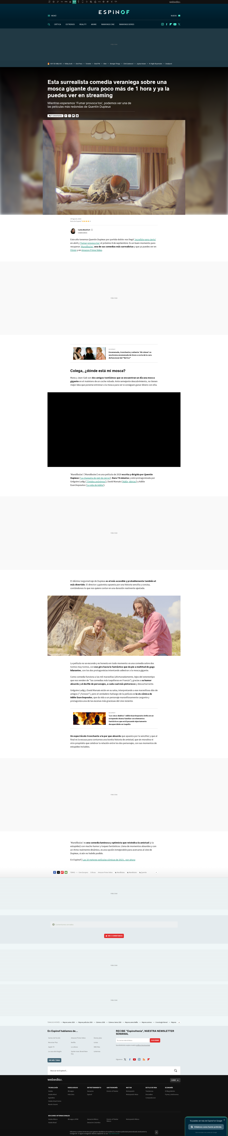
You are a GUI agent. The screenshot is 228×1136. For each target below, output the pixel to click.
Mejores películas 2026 (85, 1022)
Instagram (162, 24)
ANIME (94, 24)
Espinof (114, 12)
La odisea (74, 1047)
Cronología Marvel (161, 1022)
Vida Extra (71, 1094)
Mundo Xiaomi (53, 1104)
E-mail (77, 115)
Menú (53, 15)
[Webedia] (55, 1079)
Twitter (179, 24)
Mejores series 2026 (69, 1022)
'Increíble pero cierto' (145, 239)
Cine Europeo (83, 872)
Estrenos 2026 (100, 1022)
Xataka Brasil (52, 1123)
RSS (144, 1059)
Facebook (166, 24)
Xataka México (53, 1119)
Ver (115, 936)
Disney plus (98, 1038)
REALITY (82, 24)
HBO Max (97, 1047)
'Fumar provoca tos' (90, 242)
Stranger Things (115, 64)
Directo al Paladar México (112, 1120)
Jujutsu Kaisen (141, 64)
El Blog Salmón (170, 1091)
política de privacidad (143, 1045)
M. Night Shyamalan (155, 64)
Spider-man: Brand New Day (79, 1052)
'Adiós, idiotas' (129, 481)
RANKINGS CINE (107, 24)
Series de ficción (54, 1038)
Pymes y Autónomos (171, 1094)
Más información (114, 1134)
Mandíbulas (121, 872)
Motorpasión (130, 1091)
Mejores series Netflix (131, 1022)
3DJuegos (71, 1091)
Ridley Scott (68, 64)
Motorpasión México (132, 1119)
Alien (105, 64)
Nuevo (174, 15)
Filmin (73, 250)
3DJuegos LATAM (73, 1119)
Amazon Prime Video (91, 250)
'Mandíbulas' (87, 246)
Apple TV (51, 1047)
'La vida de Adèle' (95, 485)
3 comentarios (56, 116)
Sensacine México (92, 1119)
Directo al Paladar (112, 1091)
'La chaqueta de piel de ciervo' (95, 477)
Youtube (174, 24)
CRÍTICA (57, 24)
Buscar (175, 1070)
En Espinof (112, 349)
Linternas (97, 1051)
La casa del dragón (55, 1051)
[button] (85, 229)
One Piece (79, 64)
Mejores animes (147, 1022)
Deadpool (169, 64)
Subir (173, 1080)
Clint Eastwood (128, 64)
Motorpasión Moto (132, 1094)
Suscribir (155, 1040)
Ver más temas (54, 1060)
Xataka (50, 1091)
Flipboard (170, 24)
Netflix (73, 1042)
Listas (96, 1042)
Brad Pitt (97, 64)
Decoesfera (149, 1094)
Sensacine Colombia (93, 1123)
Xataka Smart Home (54, 1101)
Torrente (88, 64)
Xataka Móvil (52, 1094)
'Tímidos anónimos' (96, 481)
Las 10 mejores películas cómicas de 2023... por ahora (109, 859)
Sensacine (90, 1091)
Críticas (93, 872)
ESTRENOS (70, 24)
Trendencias (149, 1091)
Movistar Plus (53, 1042)
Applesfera (51, 1098)
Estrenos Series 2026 (115, 1022)
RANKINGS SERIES (126, 24)
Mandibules (133, 872)
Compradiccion (151, 1098)
